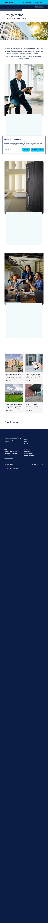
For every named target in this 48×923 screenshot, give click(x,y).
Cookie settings (8, 149)
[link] (6, 10)
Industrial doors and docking (10, 453)
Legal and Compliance (29, 455)
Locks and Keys (7, 455)
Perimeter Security (8, 458)
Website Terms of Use (28, 453)
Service (26, 439)
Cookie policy (27, 451)
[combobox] (39, 7)
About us (26, 441)
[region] (24, 145)
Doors (5, 449)
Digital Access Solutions (9, 446)
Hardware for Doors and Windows (11, 451)
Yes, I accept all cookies (37, 149)
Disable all (26, 149)
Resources (26, 446)
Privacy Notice (31, 144)
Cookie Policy (24, 144)
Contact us (26, 443)
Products (26, 437)
